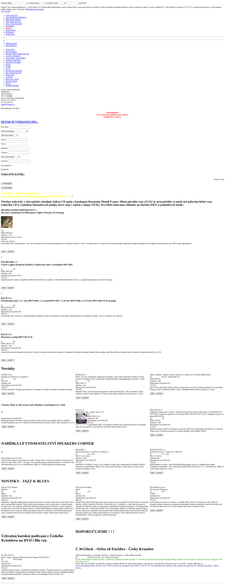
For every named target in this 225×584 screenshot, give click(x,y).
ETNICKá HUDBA (13, 60)
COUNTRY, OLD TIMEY (16, 58)
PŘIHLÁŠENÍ (11, 44)
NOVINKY (10, 26)
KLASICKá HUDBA (14, 71)
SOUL (8, 84)
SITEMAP (10, 32)
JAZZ (8, 69)
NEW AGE (10, 75)
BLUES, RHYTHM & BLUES (17, 54)
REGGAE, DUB (12, 79)
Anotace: (4, 153)
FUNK (8, 67)
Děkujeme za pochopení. (35, 9)
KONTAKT (10, 34)
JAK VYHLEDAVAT (14, 24)
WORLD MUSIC (12, 86)
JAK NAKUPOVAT (13, 22)
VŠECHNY (10, 50)
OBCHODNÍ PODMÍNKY (16, 18)
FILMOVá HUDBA (13, 62)
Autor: (3, 139)
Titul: (3, 144)
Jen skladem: (5, 165)
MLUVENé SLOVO (14, 73)
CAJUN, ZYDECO (13, 56)
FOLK (8, 64)
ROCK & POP (11, 81)
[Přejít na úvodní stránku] (6, 11)
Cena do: (4, 161)
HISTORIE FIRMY (13, 20)
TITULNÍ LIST (12, 15)
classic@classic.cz (7, 104)
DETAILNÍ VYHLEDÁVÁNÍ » (19, 121)
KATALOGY (11, 30)
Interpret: (4, 148)
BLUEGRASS (11, 52)
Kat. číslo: (4, 127)
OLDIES (9, 77)
